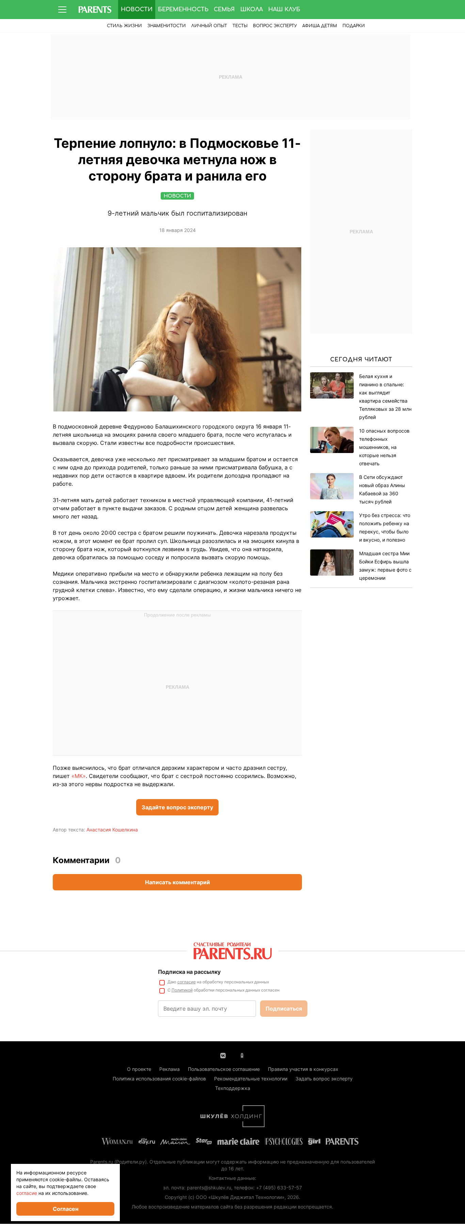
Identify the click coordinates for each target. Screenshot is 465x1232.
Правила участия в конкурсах (303, 1069)
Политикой (182, 990)
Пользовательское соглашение (224, 1069)
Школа (251, 9)
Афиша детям (319, 26)
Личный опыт (209, 26)
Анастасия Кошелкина (112, 829)
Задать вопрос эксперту (324, 1078)
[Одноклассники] (242, 1055)
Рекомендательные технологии (250, 1078)
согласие (186, 981)
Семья (224, 9)
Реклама (169, 1069)
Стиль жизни (124, 26)
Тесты (240, 26)
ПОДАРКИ (353, 26)
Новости (137, 9)
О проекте (139, 1069)
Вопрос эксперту (275, 26)
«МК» (78, 776)
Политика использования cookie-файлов (159, 1078)
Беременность (183, 9)
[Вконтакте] (223, 1055)
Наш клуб (284, 9)
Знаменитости (166, 26)
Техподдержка (232, 1088)
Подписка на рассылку (189, 971)
